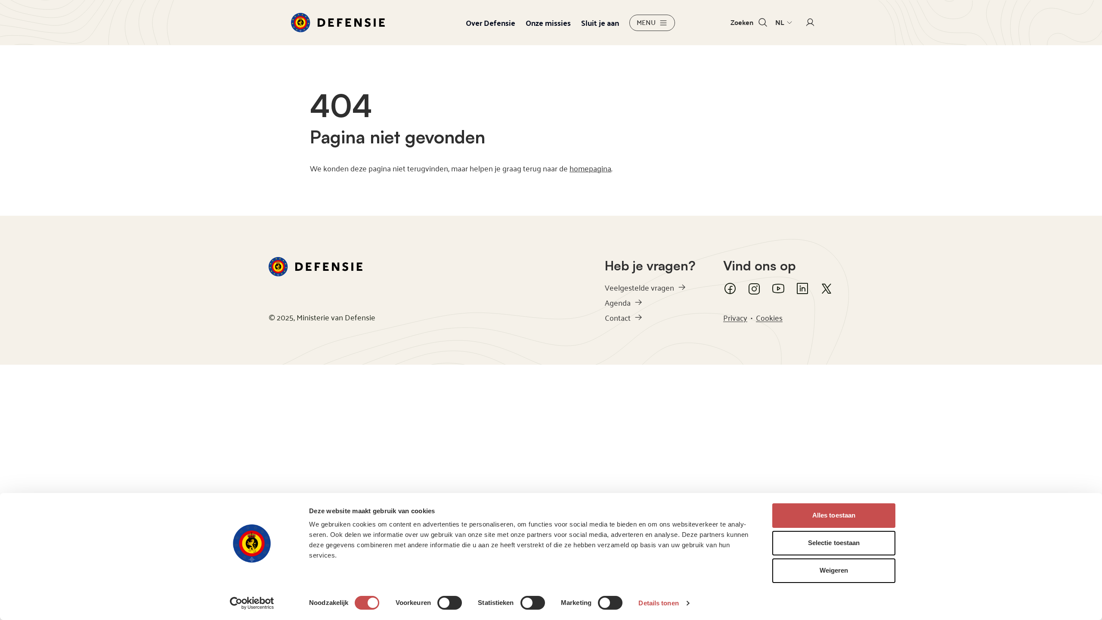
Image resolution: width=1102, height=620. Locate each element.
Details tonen (658, 603)
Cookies (769, 317)
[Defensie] (338, 22)
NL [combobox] (779, 22)
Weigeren (834, 570)
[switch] (449, 603)
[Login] (810, 22)
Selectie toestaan (834, 542)
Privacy (735, 317)
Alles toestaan (833, 515)
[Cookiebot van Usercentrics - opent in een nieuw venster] (252, 603)
